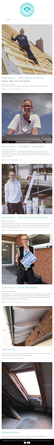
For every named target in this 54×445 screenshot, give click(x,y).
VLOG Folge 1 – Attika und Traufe (20, 288)
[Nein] (52, 442)
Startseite (8, 19)
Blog (22, 19)
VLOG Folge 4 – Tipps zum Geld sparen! (22, 78)
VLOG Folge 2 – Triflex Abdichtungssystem (25, 217)
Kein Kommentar (16, 89)
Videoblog (4, 89)
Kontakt (29, 19)
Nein (29, 442)
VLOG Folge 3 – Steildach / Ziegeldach (23, 146)
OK (25, 442)
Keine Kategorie (5, 358)
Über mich (16, 19)
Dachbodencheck (11, 432)
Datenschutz (44, 19)
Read (21, 89)
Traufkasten (8, 349)
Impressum (36, 19)
